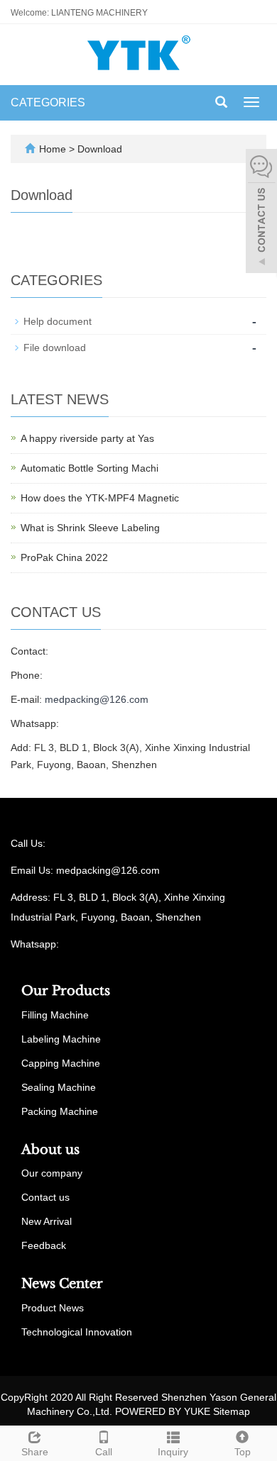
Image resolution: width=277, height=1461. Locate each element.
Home (52, 149)
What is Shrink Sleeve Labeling (90, 527)
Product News (52, 1307)
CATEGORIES (48, 102)
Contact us (45, 1197)
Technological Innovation (76, 1332)
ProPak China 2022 (64, 557)
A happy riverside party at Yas (87, 438)
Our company (51, 1173)
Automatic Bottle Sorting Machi (89, 468)
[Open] (261, 213)
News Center (62, 1283)
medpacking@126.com (96, 699)
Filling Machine (55, 1015)
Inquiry (173, 1451)
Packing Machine (59, 1111)
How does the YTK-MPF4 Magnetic (100, 498)
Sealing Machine (58, 1087)
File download (54, 347)
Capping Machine (60, 1063)
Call (103, 1451)
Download (99, 149)
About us (50, 1149)
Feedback (43, 1245)
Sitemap (231, 1411)
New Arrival (46, 1221)
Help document (57, 321)
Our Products (65, 991)
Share (34, 1451)
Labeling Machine (61, 1039)
